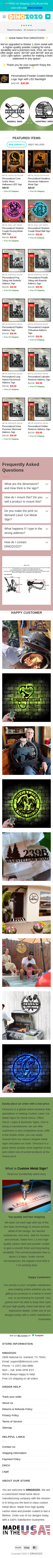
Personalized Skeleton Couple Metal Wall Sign (39, 229)
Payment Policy (11, 1459)
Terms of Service (12, 1421)
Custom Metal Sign (31, 1168)
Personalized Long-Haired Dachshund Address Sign (11, 379)
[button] (4, 17)
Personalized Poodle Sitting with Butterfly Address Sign (38, 280)
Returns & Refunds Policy (17, 1409)
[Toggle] (47, 484)
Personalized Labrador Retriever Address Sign (39, 378)
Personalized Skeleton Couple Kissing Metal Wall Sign (13, 231)
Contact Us (8, 1446)
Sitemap (7, 1427)
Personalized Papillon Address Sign (12, 328)
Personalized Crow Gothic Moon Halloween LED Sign (12, 181)
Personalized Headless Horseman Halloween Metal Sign (39, 181)
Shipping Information (14, 1453)
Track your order (11, 1396)
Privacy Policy (10, 1415)
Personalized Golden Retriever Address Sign (39, 427)
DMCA (6, 1465)
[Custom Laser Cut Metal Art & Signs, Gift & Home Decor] (25, 16)
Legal (5, 1471)
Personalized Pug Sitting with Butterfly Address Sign (11, 280)
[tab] (16, 144)
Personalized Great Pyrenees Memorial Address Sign (11, 429)
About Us (7, 1403)
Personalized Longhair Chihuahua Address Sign (38, 330)
